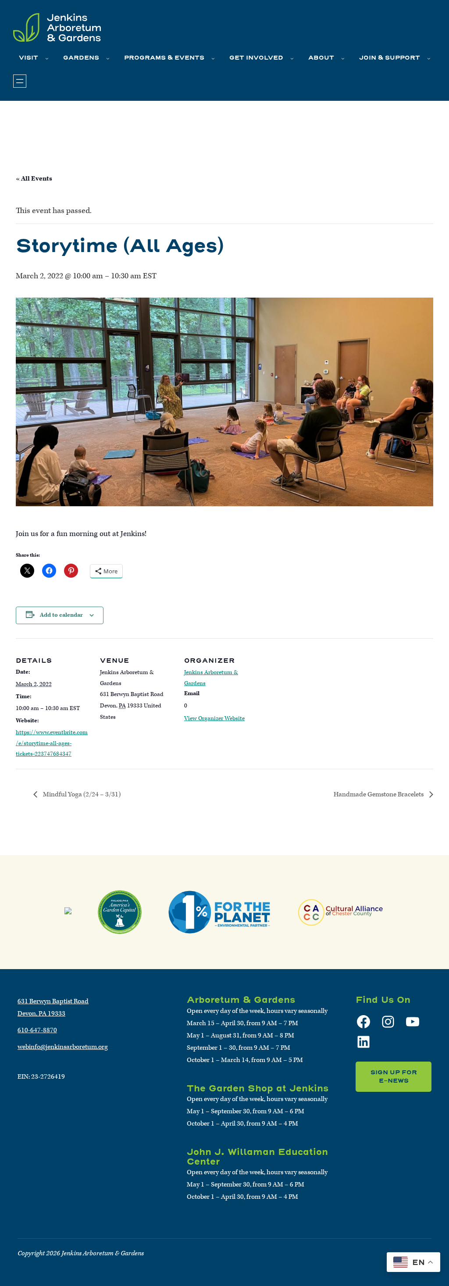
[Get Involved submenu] (292, 58)
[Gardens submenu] (108, 58)
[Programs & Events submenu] (213, 58)
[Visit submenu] (47, 58)
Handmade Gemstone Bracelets (379, 794)
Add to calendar (61, 615)
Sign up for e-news (394, 1077)
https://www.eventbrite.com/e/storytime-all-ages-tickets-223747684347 (52, 743)
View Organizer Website (214, 718)
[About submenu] (343, 58)
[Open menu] (19, 81)
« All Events (34, 178)
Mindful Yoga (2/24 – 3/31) (81, 794)
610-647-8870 (37, 1030)
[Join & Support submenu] (429, 58)
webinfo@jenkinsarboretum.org (63, 1047)
